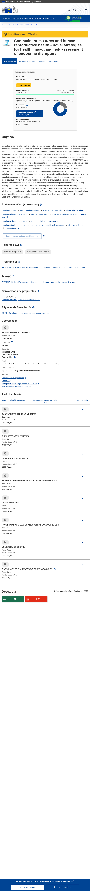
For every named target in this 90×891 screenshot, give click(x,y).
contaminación (12, 228)
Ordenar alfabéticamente (12, 400)
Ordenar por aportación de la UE (45, 401)
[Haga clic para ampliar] (82, 409)
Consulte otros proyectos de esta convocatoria (21, 300)
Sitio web (8, 381)
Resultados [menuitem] (53, 61)
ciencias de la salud (39, 214)
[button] (74, 10)
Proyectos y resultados (20, 25)
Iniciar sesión (68, 10)
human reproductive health (38, 252)
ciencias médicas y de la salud (14, 214)
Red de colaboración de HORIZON (18, 387)
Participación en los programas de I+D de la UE (23, 384)
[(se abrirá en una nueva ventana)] (10, 9)
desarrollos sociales (75, 210)
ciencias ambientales (77, 225)
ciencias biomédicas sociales (64, 214)
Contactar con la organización (16, 378)
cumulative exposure (12, 252)
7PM (36, 25)
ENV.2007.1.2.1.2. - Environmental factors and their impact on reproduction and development (40, 282)
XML (15, 599)
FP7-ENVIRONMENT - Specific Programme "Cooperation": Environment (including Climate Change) (43, 267)
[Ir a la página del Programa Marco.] (6, 43)
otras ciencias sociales (29, 210)
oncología (53, 221)
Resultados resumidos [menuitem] (26, 61)
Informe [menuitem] (42, 61)
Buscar (80, 10)
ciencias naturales (9, 225)
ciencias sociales (9, 210)
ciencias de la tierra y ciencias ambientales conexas (42, 225)
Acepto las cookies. (28, 887)
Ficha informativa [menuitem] (9, 61)
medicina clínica (38, 221)
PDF (38, 599)
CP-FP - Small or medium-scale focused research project (25, 313)
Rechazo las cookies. (62, 887)
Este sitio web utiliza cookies (27, 881)
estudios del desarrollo (52, 210)
